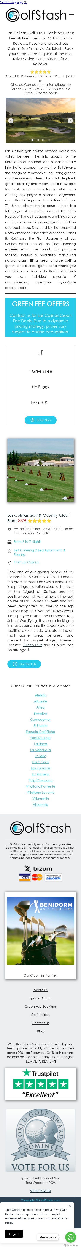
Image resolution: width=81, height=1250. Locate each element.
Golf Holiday (40, 1014)
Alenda (40, 695)
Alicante (40, 701)
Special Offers (40, 998)
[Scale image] (40, 120)
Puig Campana (40, 780)
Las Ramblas (40, 768)
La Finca (40, 744)
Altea (40, 707)
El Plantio (41, 725)
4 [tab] (48, 140)
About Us (40, 990)
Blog (40, 1031)
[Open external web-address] (40, 931)
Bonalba (40, 713)
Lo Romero (40, 774)
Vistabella (40, 804)
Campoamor (40, 719)
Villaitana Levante (41, 792)
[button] (41, 420)
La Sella (40, 756)
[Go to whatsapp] (70, 1237)
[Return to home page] (36, 14)
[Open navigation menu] (71, 14)
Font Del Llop (40, 738)
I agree (14, 1234)
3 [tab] (43, 140)
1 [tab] (32, 140)
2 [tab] (38, 140)
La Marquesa (40, 750)
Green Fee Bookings (40, 1006)
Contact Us (40, 1023)
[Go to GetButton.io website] (71, 1245)
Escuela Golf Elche (40, 732)
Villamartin (40, 798)
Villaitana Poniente (40, 786)
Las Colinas (40, 762)
